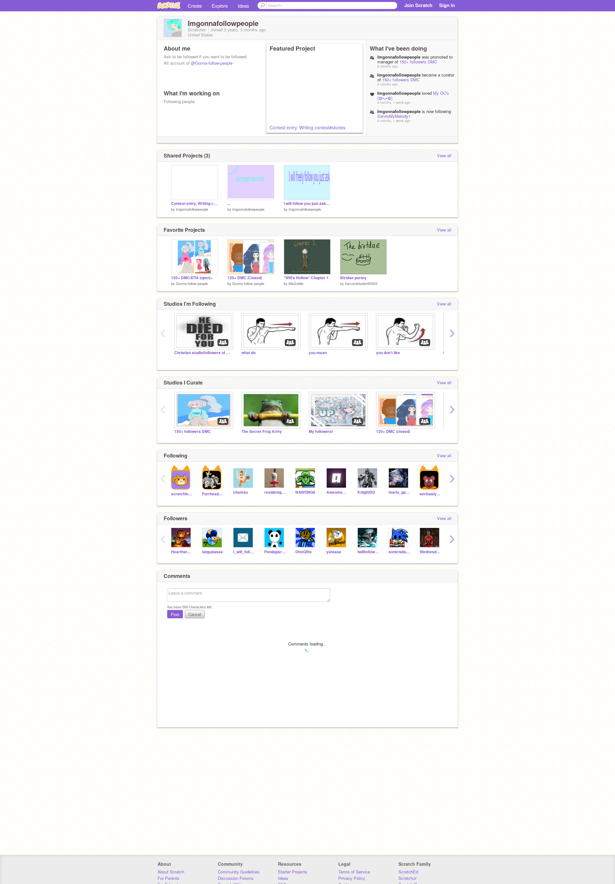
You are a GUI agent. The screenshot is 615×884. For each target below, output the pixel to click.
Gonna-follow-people (192, 283)
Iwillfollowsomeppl (368, 552)
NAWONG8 (305, 492)
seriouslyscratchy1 (430, 494)
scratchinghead (182, 494)
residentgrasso (275, 492)
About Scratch (171, 872)
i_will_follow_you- (244, 552)
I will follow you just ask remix (307, 203)
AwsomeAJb (337, 492)
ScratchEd (408, 872)
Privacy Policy (351, 878)
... (228, 203)
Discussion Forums (236, 878)
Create (195, 5)
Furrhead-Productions (213, 494)
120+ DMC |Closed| (244, 277)
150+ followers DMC (418, 62)
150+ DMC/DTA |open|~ (192, 277)
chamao (240, 492)
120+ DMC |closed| (393, 431)
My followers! (321, 431)
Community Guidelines (239, 872)
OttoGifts (303, 552)
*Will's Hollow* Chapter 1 (306, 277)
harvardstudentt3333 (361, 283)
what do (249, 352)
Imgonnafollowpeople (192, 209)
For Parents (168, 878)
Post (175, 614)
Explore (220, 5)
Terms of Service (354, 872)
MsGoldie (296, 283)
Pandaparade (275, 552)
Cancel (194, 614)
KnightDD (366, 492)
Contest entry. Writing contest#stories (307, 127)
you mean (318, 352)
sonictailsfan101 (399, 552)
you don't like (388, 352)
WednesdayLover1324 (430, 552)
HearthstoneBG (182, 552)
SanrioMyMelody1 (394, 116)
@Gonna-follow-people (212, 63)
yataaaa (333, 552)
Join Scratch (418, 5)
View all (444, 155)
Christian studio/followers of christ (203, 352)
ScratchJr (407, 878)
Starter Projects (292, 872)
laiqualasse (212, 552)
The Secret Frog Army (262, 431)
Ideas (243, 5)
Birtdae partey (353, 277)
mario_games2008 (399, 492)
